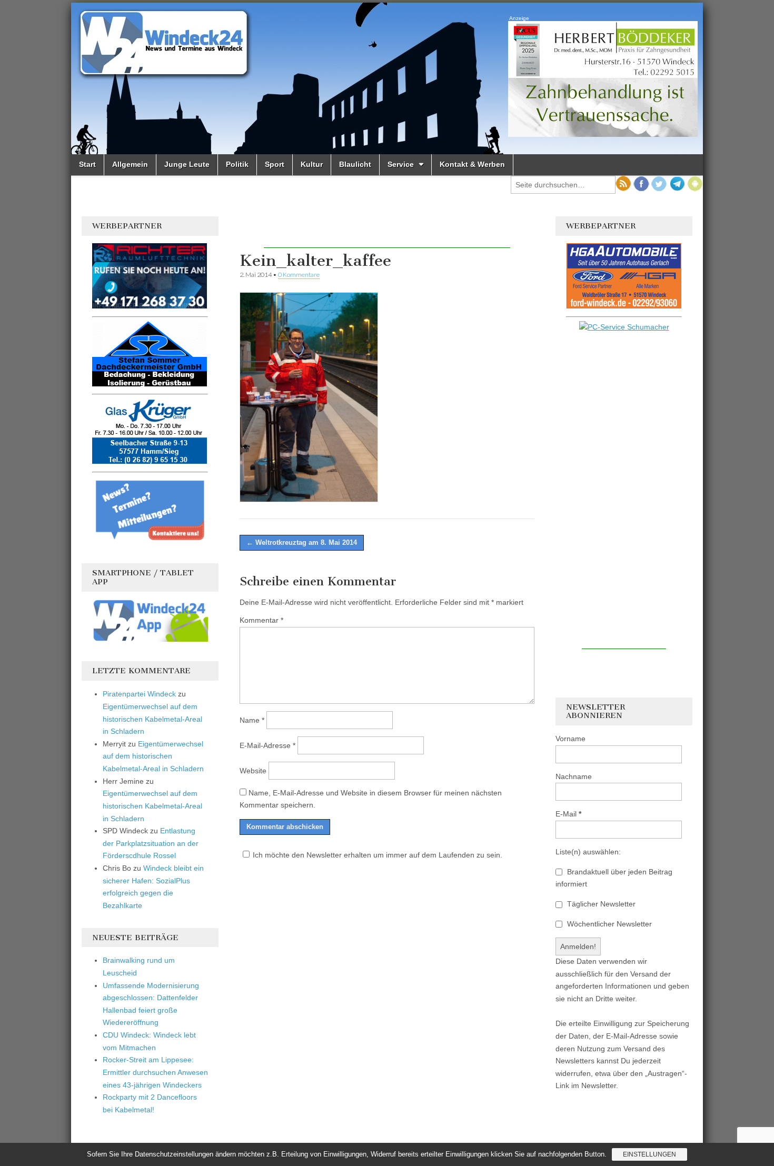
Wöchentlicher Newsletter (608, 924)
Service (401, 164)
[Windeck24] (387, 78)
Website (253, 770)
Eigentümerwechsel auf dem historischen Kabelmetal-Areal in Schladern (152, 718)
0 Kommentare (299, 274)
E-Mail (568, 814)
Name (252, 720)
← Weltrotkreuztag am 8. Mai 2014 (301, 542)
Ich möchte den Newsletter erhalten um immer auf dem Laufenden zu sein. (377, 855)
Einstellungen (649, 1154)
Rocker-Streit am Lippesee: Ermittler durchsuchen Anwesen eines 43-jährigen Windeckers (155, 1072)
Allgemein (130, 164)
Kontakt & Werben (472, 164)
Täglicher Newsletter (600, 904)
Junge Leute (187, 164)
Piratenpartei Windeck (139, 694)
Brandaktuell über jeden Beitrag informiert (613, 878)
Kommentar (261, 620)
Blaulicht (355, 164)
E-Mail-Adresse (267, 745)
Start (87, 164)
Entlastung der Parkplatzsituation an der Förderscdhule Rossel (151, 843)
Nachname (573, 776)
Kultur (312, 164)
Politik (237, 164)
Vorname (570, 738)
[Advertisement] (387, 232)
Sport (274, 164)
